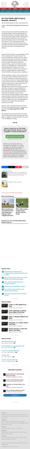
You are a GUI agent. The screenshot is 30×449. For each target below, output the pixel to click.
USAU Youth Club (10, 352)
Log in (20, 138)
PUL (11, 428)
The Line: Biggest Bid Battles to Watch (14, 286)
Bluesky (21, 437)
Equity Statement (5, 416)
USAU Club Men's (19, 313)
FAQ (6, 433)
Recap (26, 423)
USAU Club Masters (11, 361)
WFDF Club (10, 347)
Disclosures (16, 414)
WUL (14, 428)
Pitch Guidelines (22, 416)
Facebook (8, 437)
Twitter (17, 437)
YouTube (3, 437)
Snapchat (3, 439)
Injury (6, 192)
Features (3, 421)
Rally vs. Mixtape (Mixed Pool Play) (18, 317)
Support (3, 433)
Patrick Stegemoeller (15, 25)
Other (3, 26)
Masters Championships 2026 (10, 359)
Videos (20, 11)
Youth (21, 8)
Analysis (7, 421)
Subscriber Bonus (18, 192)
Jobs (17, 416)
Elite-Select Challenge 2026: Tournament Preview (15, 294)
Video (6, 424)
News (3, 11)
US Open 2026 (5, 355)
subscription (6, 150)
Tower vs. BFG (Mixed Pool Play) (17, 305)
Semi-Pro (4, 8)
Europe (26, 8)
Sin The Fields (11, 192)
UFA (9, 428)
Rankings (8, 11)
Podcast (10, 423)
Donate (20, 414)
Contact (11, 414)
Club (10, 8)
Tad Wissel (24, 25)
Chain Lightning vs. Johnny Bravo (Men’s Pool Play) (17, 311)
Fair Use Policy (12, 416)
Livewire (10, 424)
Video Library (5, 417)
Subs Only (26, 11)
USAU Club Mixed (19, 307)
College (15, 8)
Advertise (7, 414)
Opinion (3, 423)
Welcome (3, 432)
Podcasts (15, 11)
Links (20, 421)
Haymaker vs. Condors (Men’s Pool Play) (18, 323)
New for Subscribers (10, 432)
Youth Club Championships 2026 (10, 350)
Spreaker (8, 439)
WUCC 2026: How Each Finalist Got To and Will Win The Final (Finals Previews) (15, 278)
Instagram (13, 437)
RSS (15, 439)
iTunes (12, 439)
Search (25, 6)
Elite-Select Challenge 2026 (9, 341)
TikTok (25, 437)
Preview (14, 423)
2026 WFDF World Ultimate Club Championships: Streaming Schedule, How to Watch (15, 273)
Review (3, 424)
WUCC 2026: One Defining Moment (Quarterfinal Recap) (13, 282)
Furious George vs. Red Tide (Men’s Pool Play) (18, 329)
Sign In (25, 3)
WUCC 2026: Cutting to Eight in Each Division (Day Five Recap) (14, 289)
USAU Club (10, 343)
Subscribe (25, 4)
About (3, 414)
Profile (18, 423)
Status (27, 416)
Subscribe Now (15, 395)
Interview (16, 421)
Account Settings (22, 432)
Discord (4, 4)
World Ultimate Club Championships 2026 (13, 346)
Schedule (5, 3)
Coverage (12, 421)
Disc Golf (5, 6)
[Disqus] (15, 244)
